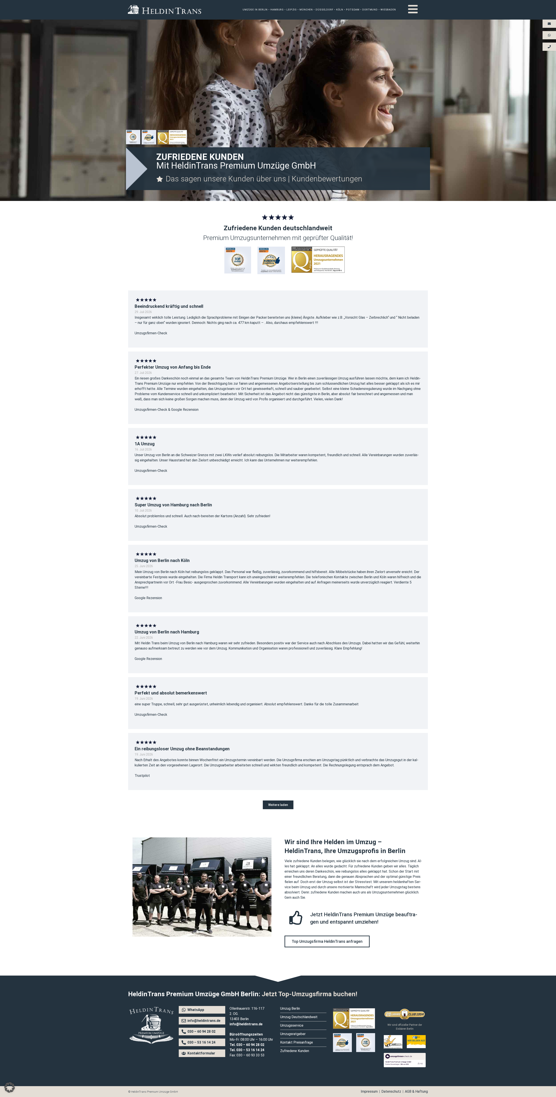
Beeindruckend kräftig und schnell (169, 306)
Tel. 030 (236, 1050)
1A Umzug (145, 443)
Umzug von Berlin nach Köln (162, 560)
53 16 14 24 (255, 1050)
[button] (278, 804)
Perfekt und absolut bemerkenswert (171, 693)
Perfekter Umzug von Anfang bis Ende (173, 367)
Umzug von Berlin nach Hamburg (167, 632)
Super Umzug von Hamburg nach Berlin (173, 504)
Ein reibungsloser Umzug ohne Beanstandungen (182, 748)
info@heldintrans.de (246, 1024)
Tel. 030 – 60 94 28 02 (247, 1045)
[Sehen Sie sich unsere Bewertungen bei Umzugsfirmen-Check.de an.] (405, 1066)
